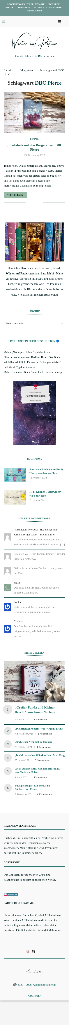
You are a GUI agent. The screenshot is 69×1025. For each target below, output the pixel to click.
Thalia (12, 367)
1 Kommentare (39, 777)
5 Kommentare (39, 719)
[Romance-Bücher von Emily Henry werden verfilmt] (15, 475)
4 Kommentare (44, 747)
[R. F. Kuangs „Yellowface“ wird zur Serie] (15, 497)
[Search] (65, 21)
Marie (17, 582)
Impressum (24, 7)
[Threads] (33, 951)
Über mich (54, 4)
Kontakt (9, 7)
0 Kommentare (42, 760)
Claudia (18, 621)
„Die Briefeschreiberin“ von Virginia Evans (39, 728)
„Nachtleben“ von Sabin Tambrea (33, 742)
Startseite (8, 70)
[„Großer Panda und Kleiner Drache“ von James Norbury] (34, 681)
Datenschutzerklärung (47, 7)
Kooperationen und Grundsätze (26, 4)
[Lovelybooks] (27, 951)
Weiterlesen (14, 195)
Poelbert (18, 602)
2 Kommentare (45, 733)
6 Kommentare (44, 794)
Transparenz (34, 11)
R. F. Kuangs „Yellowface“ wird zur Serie (45, 493)
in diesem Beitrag (52, 372)
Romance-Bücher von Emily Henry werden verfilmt (46, 471)
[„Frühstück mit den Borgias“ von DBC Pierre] (34, 112)
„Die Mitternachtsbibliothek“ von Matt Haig (40, 755)
